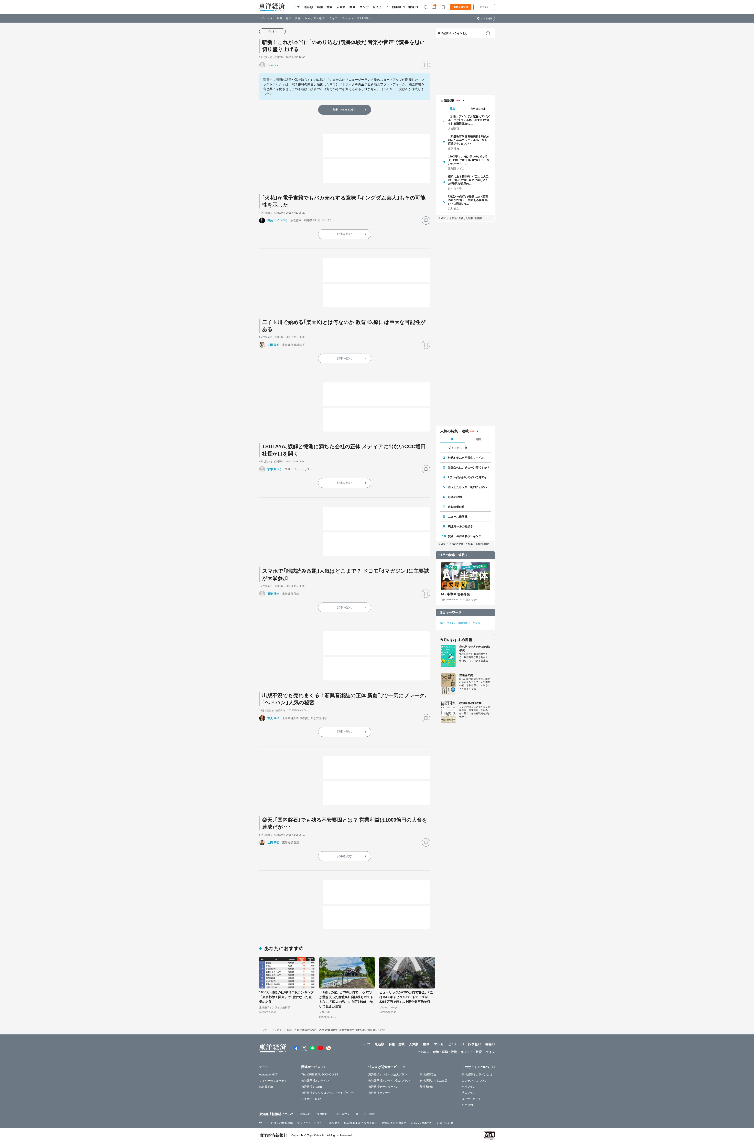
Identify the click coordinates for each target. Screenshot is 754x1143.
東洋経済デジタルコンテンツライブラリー (327, 1092)
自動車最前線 (456, 506)
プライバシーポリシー (311, 1123)
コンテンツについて (474, 1080)
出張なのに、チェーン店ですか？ (469, 467)
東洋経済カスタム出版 (433, 1080)
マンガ (364, 7)
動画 (353, 7)
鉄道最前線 (266, 1086)
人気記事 (447, 100)
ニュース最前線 (458, 516)
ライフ (333, 18)
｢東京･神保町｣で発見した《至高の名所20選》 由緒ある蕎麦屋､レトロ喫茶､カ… (468, 200)
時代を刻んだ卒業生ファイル (466, 457)
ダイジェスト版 (458, 447)
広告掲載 (369, 1114)
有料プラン (469, 1086)
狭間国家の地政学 (470, 703)
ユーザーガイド (471, 1098)
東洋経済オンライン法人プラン (387, 1074)
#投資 (476, 623)
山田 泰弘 (273, 842)
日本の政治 (455, 496)
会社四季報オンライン (315, 1080)
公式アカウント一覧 (345, 1114)
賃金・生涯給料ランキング (464, 536)
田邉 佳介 (273, 593)
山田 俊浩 (273, 344)
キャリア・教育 (315, 18)
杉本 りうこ (274, 469)
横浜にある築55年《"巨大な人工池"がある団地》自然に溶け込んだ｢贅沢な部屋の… (468, 180)
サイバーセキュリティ (273, 1080)
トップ (295, 7)
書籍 (411, 7)
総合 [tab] (452, 108)
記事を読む (344, 234)
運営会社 (305, 1114)
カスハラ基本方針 (422, 1123)
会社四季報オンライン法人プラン (389, 1080)
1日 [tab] (453, 439)
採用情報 (322, 1114)
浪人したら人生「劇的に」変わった (469, 487)
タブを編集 (486, 18)
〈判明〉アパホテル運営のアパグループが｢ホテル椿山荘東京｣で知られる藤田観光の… (469, 120)
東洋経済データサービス (383, 1086)
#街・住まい (447, 623)
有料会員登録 (461, 7)
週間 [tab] (478, 439)
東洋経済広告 (428, 1074)
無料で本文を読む (345, 109)
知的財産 (334, 1123)
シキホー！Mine (311, 1098)
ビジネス (267, 18)
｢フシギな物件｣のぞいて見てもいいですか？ (469, 477)
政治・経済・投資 (289, 18)
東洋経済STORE (311, 1086)
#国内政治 (464, 623)
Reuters (272, 65)
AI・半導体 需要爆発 (455, 594)
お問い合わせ (445, 1123)
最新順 (308, 7)
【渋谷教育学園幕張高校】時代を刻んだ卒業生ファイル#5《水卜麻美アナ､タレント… (469, 140)
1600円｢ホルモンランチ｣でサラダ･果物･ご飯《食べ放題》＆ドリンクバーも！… (469, 160)
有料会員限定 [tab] (478, 108)
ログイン (484, 7)
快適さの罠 (466, 675)
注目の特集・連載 (452, 555)
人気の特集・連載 (454, 431)
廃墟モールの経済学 (460, 526)
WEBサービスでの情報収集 (276, 1123)
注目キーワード (450, 612)
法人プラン (469, 1092)
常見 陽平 (273, 718)
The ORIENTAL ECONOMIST (319, 1074)
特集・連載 (325, 7)
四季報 (396, 7)
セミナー (379, 7)
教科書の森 (427, 1086)
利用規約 (467, 1104)
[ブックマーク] (426, 65)
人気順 (341, 7)
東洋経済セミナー (379, 1092)
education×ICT (268, 1074)
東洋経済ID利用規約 (394, 1123)
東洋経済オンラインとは (453, 33)
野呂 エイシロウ (277, 220)
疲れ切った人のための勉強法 (474, 648)
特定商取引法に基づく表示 (360, 1123)
